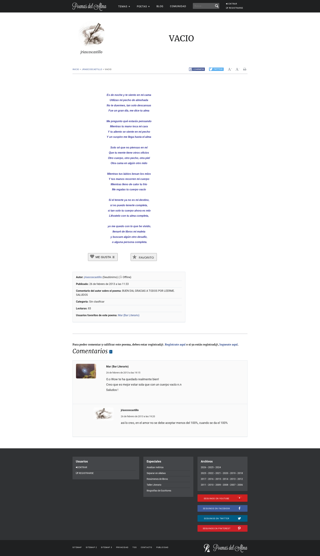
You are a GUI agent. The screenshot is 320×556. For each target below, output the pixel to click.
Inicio (75, 69)
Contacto (146, 547)
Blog (159, 6)
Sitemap (77, 547)
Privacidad (122, 547)
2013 (233, 479)
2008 (225, 485)
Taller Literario (154, 485)
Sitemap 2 (91, 547)
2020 (225, 473)
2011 (203, 485)
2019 (233, 473)
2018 (240, 473)
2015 (218, 479)
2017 (203, 479)
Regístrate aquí (175, 344)
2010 (211, 485)
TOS (134, 547)
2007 (233, 485)
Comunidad (178, 6)
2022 (211, 473)
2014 (225, 479)
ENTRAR (232, 4)
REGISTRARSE (236, 8)
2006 (240, 485)
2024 (218, 467)
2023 (203, 473)
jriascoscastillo (92, 69)
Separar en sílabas (156, 473)
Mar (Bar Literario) (129, 315)
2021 (218, 473)
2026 (203, 467)
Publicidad (162, 547)
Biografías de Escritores (159, 490)
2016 (211, 479)
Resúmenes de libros (157, 479)
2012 (240, 479)
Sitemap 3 (106, 547)
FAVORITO (146, 257)
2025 (211, 467)
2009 (218, 485)
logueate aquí (229, 344)
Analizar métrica (155, 467)
